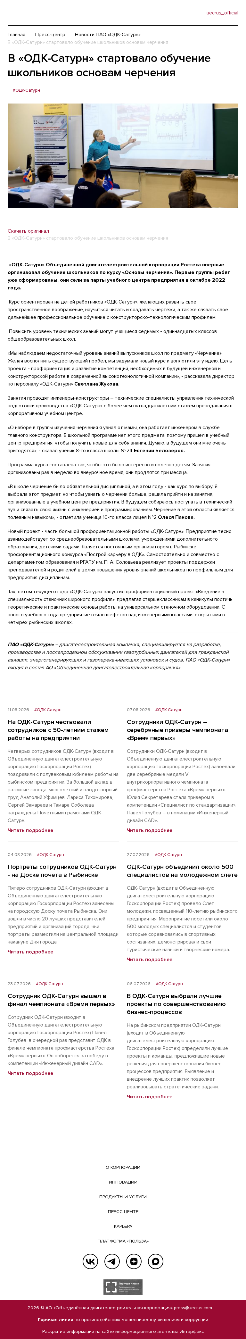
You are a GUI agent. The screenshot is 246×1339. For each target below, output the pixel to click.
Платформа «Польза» (123, 1241)
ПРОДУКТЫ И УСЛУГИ (123, 1197)
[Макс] (155, 1261)
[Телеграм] (112, 1261)
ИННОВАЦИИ (123, 1182)
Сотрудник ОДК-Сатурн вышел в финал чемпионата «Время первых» (61, 1000)
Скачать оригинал (28, 231)
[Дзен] (134, 1261)
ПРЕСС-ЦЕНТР (123, 1211)
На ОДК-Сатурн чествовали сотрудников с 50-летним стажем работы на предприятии (58, 730)
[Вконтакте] (90, 1261)
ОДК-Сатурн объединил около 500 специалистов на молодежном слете (182, 871)
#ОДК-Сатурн (26, 90)
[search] (188, 12)
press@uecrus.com (193, 1307)
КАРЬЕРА (123, 1226)
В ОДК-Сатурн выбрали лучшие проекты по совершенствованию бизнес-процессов (176, 1004)
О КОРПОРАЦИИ (123, 1167)
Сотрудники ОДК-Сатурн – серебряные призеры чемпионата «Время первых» (177, 730)
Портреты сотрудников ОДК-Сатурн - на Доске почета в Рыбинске (62, 871)
